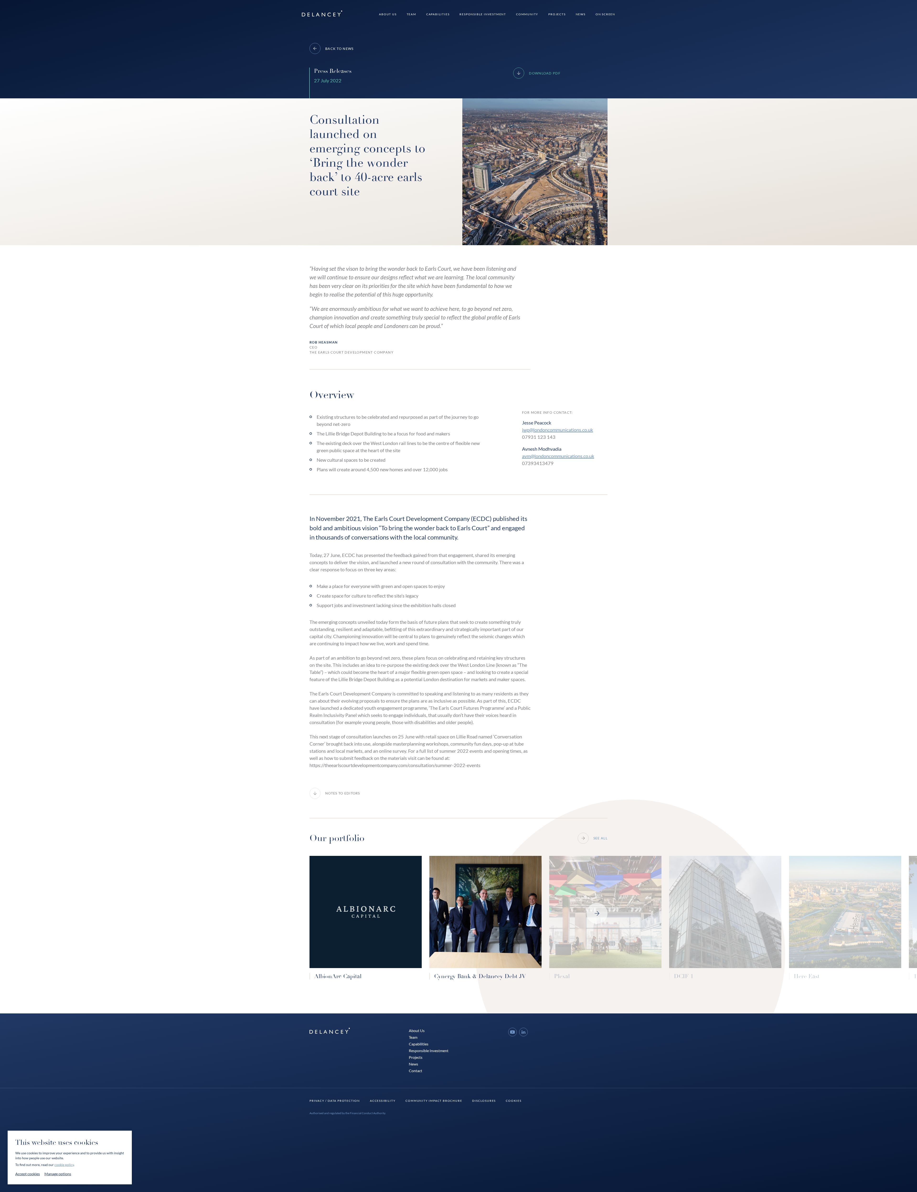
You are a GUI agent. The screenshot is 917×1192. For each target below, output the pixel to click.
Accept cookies (27, 1173)
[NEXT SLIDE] (597, 913)
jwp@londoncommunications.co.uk (557, 430)
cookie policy (64, 1165)
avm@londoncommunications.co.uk (558, 456)
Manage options (57, 1173)
